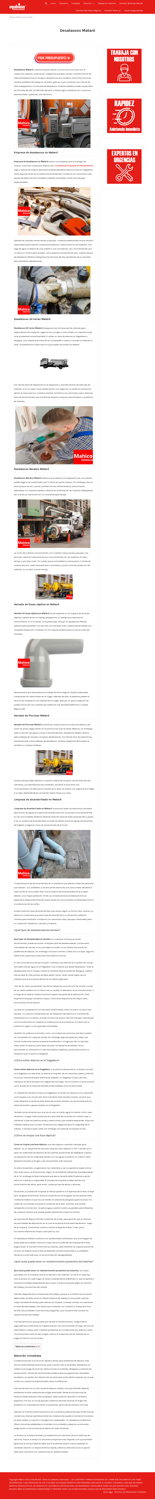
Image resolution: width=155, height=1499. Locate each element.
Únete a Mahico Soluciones (21, 17)
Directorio (63, 3)
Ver (37, 1347)
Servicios (88, 3)
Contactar (76, 3)
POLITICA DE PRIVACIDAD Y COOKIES (130, 1492)
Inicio (53, 3)
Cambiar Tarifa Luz (113, 10)
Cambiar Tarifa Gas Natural (131, 3)
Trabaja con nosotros (107, 3)
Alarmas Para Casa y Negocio (88, 10)
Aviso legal (108, 1492)
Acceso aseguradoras (133, 10)
